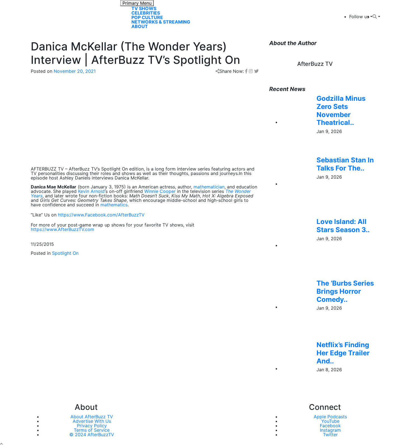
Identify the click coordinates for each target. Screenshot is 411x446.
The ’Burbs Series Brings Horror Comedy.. (345, 291)
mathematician (209, 187)
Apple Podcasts (330, 416)
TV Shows (143, 8)
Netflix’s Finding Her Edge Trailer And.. (343, 353)
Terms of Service (92, 430)
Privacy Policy (92, 425)
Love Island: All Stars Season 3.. (343, 226)
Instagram (330, 430)
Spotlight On (65, 253)
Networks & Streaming (160, 22)
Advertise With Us (92, 421)
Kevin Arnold (91, 191)
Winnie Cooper (160, 191)
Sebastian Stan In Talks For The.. (345, 164)
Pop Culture (147, 17)
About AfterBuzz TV (91, 416)
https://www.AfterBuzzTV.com (62, 229)
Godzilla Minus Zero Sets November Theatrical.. (340, 110)
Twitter (330, 434)
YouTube (330, 421)
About (139, 26)
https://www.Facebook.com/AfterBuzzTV (101, 215)
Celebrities (145, 13)
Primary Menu (137, 3)
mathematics (113, 204)
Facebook (330, 425)
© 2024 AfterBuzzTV (91, 434)
